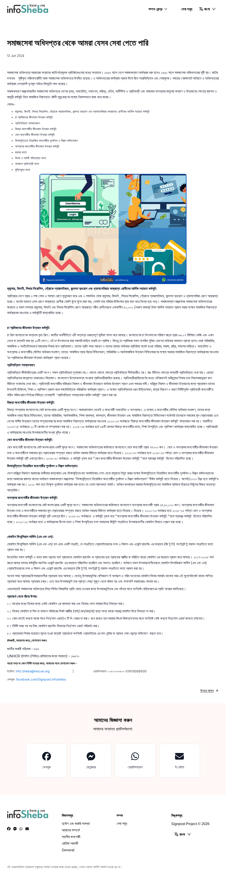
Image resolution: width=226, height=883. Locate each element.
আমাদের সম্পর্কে (71, 830)
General (68, 850)
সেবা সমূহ (186, 9)
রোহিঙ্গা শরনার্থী (70, 843)
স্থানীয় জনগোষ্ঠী (71, 837)
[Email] (27, 829)
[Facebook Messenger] (15, 829)
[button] (207, 9)
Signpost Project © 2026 (190, 824)
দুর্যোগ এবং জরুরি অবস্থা (76, 823)
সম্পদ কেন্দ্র (155, 9)
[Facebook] (9, 829)
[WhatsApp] (21, 829)
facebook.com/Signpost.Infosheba (41, 679)
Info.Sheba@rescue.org (42, 671)
